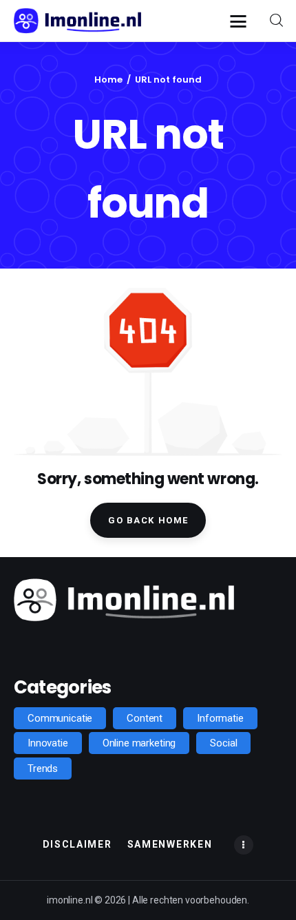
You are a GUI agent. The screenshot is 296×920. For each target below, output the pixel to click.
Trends (43, 768)
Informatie (220, 718)
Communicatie (60, 718)
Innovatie (48, 743)
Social (223, 743)
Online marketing (139, 743)
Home (108, 79)
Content (144, 718)
